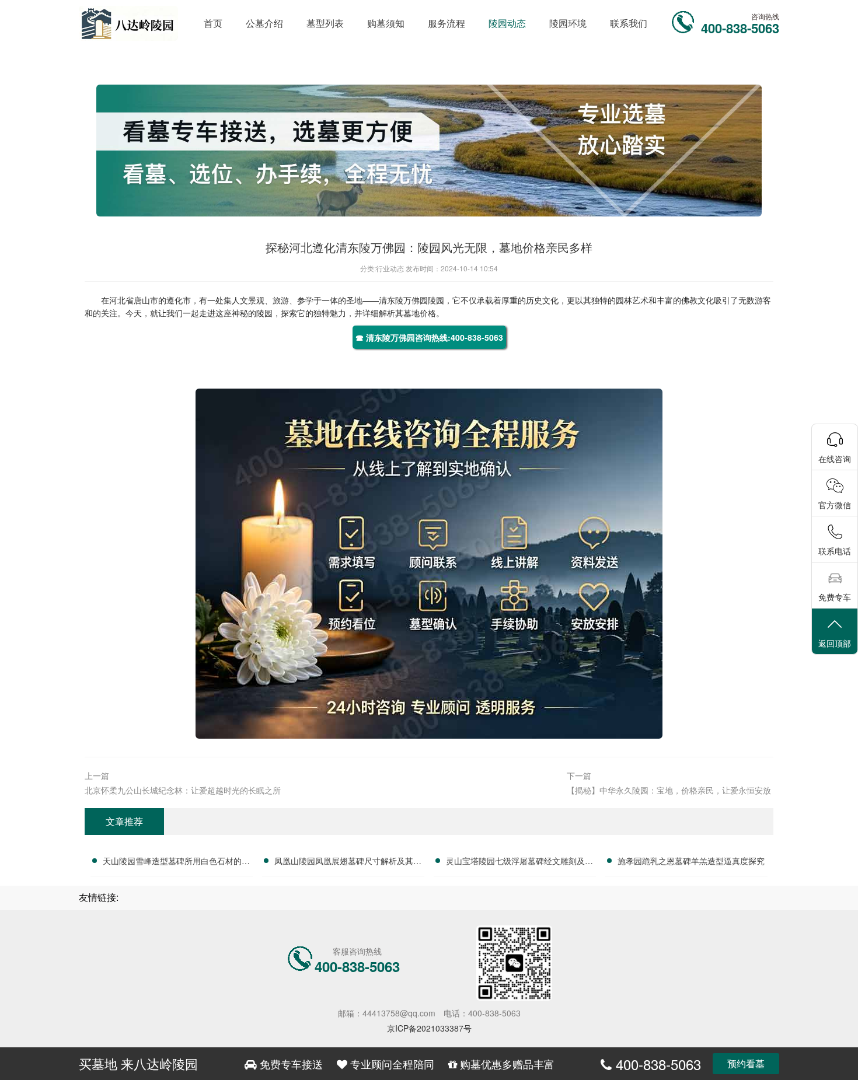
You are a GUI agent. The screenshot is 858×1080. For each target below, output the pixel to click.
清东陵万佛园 (403, 300)
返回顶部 (834, 643)
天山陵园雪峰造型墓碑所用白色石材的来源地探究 (176, 862)
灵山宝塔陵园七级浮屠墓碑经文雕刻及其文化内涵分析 (519, 862)
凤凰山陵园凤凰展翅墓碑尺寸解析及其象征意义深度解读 (347, 862)
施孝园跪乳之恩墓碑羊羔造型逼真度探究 (691, 860)
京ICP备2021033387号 (429, 1028)
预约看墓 (746, 1063)
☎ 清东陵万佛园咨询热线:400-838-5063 (429, 337)
